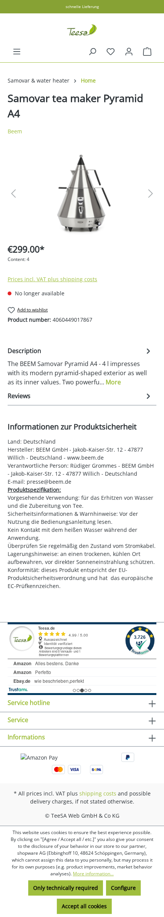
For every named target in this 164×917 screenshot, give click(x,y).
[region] (82, 194)
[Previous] (13, 193)
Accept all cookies (84, 906)
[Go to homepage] (82, 30)
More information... (93, 873)
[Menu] (17, 51)
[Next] (150, 193)
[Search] (92, 51)
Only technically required (65, 887)
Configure (123, 887)
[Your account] (129, 51)
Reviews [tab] (19, 396)
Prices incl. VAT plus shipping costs (52, 279)
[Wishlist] (110, 51)
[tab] (80, 366)
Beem (15, 131)
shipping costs (97, 793)
